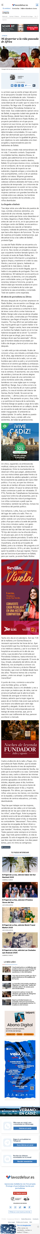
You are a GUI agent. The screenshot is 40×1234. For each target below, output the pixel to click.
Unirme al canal (25, 1128)
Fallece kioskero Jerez (29, 8)
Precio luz (15, 8)
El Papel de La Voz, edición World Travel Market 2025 (18, 926)
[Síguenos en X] (10, 1207)
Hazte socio (21, 1193)
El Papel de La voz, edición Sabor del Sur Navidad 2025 (19, 876)
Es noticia (6, 8)
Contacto (35, 1219)
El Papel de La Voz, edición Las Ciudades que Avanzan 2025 (19, 951)
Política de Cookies (22, 1222)
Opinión (4, 20)
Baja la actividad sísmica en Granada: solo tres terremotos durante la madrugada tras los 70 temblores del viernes (23, 1002)
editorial (4, 16)
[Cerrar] (38, 1227)
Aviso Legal (11, 1222)
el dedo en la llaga (27, 16)
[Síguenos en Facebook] (29, 1207)
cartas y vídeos (14, 16)
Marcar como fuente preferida (20, 1212)
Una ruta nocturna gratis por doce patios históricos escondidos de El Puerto (24, 977)
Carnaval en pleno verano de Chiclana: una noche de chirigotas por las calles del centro (24, 993)
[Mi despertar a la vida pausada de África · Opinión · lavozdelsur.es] (20, 5)
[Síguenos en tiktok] (20, 1207)
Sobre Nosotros (26, 1219)
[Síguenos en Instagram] (15, 1207)
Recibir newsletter (25, 1161)
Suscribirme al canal (25, 1145)
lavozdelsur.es (7, 905)
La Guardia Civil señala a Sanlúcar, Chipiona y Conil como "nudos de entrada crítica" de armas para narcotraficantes (24, 986)
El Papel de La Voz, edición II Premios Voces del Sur (17, 901)
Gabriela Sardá (21, 77)
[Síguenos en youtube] (24, 1207)
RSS (31, 1222)
